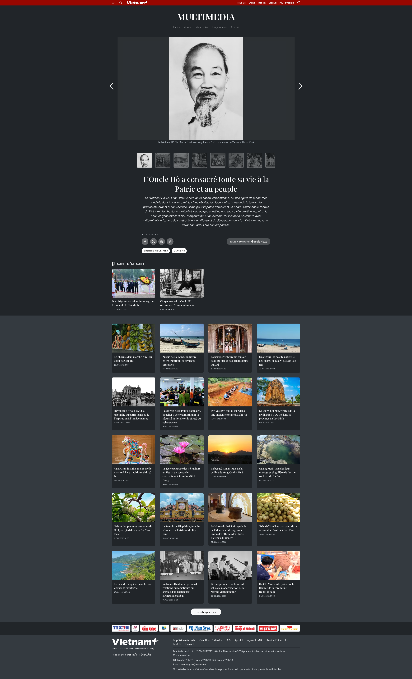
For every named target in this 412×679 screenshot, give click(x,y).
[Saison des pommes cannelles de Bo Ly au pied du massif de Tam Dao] (133, 507)
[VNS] (200, 628)
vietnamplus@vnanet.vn (193, 664)
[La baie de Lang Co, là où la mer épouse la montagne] (133, 565)
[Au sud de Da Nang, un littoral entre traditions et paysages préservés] (182, 338)
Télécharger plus (206, 612)
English (252, 2)
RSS (228, 640)
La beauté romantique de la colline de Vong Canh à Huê (227, 470)
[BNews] (164, 628)
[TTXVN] (121, 628)
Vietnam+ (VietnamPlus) (137, 2)
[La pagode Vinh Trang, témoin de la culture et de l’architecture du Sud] (230, 338)
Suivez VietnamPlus (240, 241)
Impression (161, 241)
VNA (260, 640)
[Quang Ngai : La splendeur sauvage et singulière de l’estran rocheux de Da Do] (278, 449)
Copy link (170, 241)
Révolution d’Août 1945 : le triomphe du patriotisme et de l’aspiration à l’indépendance (131, 414)
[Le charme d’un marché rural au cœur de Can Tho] (133, 338)
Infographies (201, 27)
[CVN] (223, 628)
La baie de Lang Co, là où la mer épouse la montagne (132, 586)
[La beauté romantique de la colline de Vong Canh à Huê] (230, 449)
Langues (249, 640)
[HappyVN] (290, 628)
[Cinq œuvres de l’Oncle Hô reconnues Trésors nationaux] (182, 283)
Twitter (153, 241)
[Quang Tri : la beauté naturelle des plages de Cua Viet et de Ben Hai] (278, 338)
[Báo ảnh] (268, 628)
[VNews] (135, 628)
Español (272, 2)
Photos (176, 27)
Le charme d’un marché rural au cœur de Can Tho (133, 358)
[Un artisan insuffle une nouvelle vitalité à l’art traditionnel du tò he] (133, 449)
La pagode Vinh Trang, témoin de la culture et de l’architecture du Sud (229, 360)
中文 (281, 3)
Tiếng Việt (241, 2)
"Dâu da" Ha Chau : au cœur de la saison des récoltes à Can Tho (278, 528)
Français (262, 2)
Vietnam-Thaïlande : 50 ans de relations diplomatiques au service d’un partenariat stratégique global (180, 589)
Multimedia (206, 16)
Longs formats (219, 27)
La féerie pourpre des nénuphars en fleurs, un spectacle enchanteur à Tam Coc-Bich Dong (181, 474)
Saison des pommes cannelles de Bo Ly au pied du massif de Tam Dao (133, 530)
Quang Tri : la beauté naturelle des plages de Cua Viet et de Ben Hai (277, 360)
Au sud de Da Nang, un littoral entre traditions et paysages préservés (180, 360)
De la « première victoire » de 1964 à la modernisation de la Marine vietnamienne (228, 587)
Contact (189, 644)
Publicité (177, 644)
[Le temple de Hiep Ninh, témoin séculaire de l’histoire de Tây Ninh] (182, 507)
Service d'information (277, 640)
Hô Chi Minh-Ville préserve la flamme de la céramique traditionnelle (276, 587)
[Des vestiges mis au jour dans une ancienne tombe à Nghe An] (230, 391)
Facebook (145, 241)
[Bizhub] (178, 628)
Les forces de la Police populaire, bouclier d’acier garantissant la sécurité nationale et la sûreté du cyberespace (182, 416)
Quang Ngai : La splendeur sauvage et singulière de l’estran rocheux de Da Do (277, 472)
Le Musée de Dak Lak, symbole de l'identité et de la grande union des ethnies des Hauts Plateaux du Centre (228, 532)
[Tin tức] (149, 628)
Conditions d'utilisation (210, 640)
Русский (289, 3)
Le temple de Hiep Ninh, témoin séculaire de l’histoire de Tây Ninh (181, 530)
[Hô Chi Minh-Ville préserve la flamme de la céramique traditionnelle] (278, 565)
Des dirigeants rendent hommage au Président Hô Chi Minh (133, 303)
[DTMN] (244, 628)
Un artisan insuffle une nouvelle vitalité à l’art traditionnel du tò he (132, 472)
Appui (237, 640)
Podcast (235, 27)
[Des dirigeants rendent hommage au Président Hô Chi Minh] (133, 283)
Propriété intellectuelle (184, 640)
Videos (187, 27)
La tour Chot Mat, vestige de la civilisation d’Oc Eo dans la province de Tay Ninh (277, 414)
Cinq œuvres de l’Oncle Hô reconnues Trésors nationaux (177, 303)
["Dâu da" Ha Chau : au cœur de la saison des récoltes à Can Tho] (278, 507)
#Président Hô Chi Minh (156, 250)
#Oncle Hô (179, 250)
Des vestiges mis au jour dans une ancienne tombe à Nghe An (229, 412)
